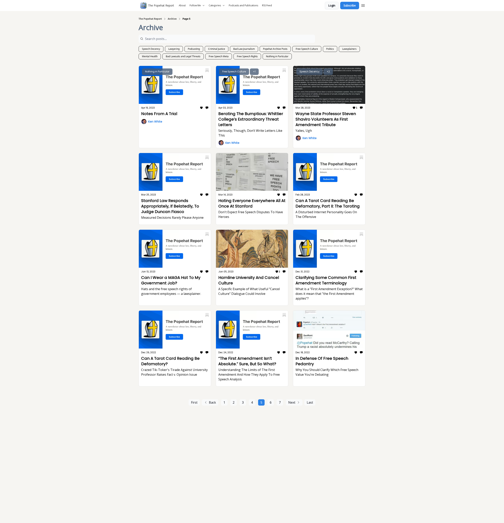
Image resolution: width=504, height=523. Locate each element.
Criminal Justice (216, 49)
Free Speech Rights (247, 56)
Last (310, 402)
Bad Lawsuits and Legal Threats (183, 56)
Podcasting (194, 49)
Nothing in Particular (277, 56)
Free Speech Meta (219, 56)
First (194, 402)
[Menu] (363, 5)
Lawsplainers (349, 49)
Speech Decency (151, 49)
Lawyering (174, 49)
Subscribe (350, 5)
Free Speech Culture (307, 49)
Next (291, 402)
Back (212, 402)
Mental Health (150, 56)
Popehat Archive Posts (275, 49)
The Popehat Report (150, 18)
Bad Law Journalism (244, 49)
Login (331, 5)
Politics (330, 49)
